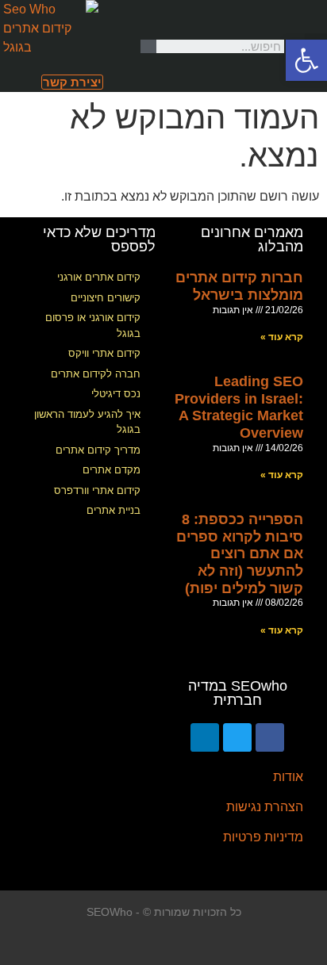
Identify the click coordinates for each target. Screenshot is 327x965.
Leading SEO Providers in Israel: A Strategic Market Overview (239, 407)
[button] (72, 82)
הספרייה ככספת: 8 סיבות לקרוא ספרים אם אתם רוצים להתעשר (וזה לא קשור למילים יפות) (239, 553)
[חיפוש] (148, 46)
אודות (288, 776)
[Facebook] (270, 737)
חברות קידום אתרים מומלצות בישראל (239, 286)
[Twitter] (237, 737)
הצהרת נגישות (264, 807)
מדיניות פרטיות (263, 837)
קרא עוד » (281, 337)
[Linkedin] (204, 737)
